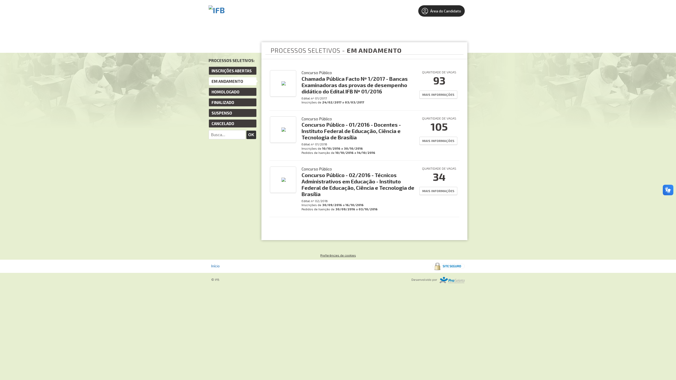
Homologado (226, 91)
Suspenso (222, 113)
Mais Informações (438, 94)
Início (215, 266)
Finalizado (223, 102)
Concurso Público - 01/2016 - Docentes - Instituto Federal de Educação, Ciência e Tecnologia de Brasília (351, 130)
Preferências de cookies (338, 255)
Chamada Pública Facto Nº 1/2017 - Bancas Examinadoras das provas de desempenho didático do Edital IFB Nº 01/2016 (355, 84)
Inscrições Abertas (232, 70)
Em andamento (227, 81)
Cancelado (223, 123)
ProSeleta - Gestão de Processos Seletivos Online (452, 280)
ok (251, 134)
